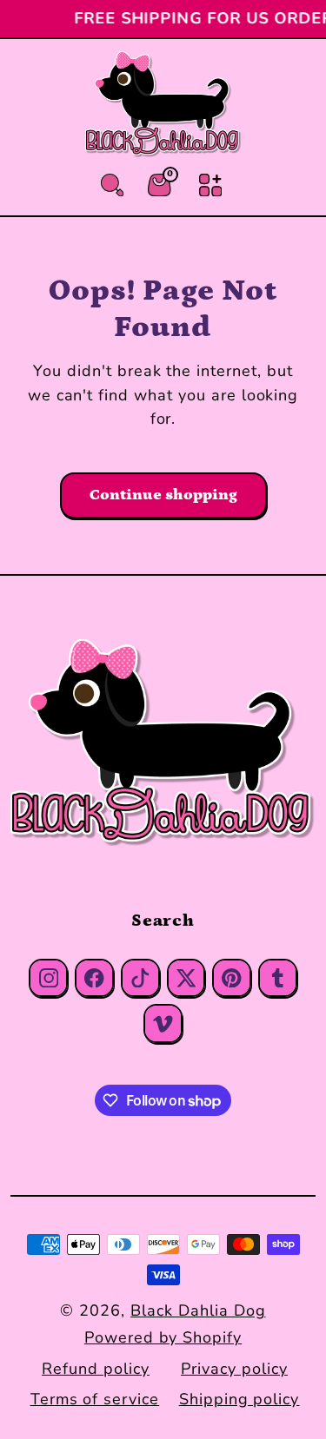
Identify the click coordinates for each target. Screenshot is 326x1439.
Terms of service (94, 1399)
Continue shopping (163, 495)
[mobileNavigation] (210, 185)
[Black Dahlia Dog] (163, 743)
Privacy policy (234, 1368)
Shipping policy (239, 1399)
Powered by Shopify (163, 1337)
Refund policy (95, 1368)
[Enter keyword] (112, 185)
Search (163, 920)
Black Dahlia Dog (197, 1310)
